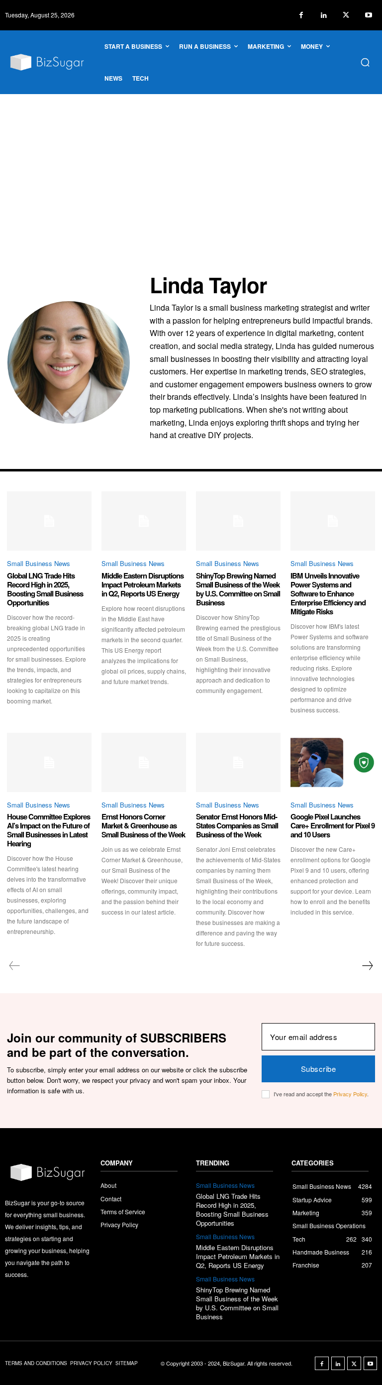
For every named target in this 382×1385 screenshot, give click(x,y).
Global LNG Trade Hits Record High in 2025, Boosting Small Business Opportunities (45, 589)
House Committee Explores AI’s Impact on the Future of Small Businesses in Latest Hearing (48, 830)
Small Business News (38, 563)
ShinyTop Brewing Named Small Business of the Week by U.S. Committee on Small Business (238, 589)
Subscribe (318, 1068)
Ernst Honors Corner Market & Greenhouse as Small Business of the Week (143, 825)
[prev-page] (14, 965)
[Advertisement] (191, 168)
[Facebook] (301, 15)
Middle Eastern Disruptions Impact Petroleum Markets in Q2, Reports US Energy (142, 584)
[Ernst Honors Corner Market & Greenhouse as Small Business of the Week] (143, 762)
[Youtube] (368, 15)
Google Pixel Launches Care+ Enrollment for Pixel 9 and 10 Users (332, 825)
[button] (365, 62)
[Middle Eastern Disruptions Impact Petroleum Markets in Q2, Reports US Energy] (143, 521)
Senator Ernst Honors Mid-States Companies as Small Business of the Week (237, 825)
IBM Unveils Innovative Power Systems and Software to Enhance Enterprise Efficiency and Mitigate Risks (328, 593)
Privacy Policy (350, 1094)
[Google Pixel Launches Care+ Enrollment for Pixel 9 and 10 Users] (332, 762)
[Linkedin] (323, 15)
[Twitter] (346, 15)
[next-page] (367, 965)
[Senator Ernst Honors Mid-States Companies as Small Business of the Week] (238, 762)
